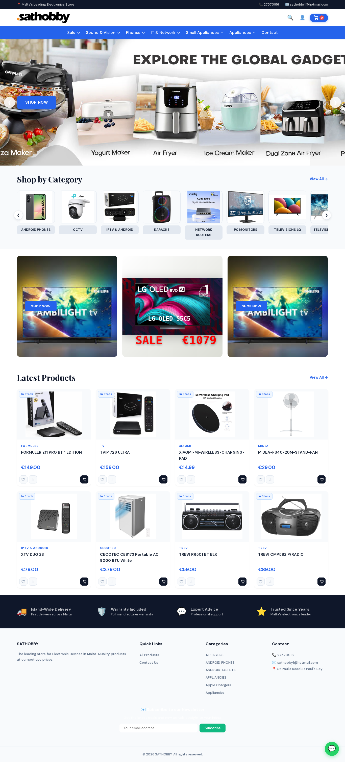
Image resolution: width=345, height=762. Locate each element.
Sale (71, 32)
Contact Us (148, 662)
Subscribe (212, 728)
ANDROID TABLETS (221, 670)
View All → (319, 179)
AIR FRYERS (215, 655)
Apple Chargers (218, 685)
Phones (133, 32)
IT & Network (163, 32)
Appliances (240, 32)
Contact (269, 32)
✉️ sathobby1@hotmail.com (306, 4)
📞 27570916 (269, 4)
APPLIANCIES (216, 677)
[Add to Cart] (84, 479)
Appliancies (215, 692)
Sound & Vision (101, 32)
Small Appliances (203, 32)
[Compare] (33, 479)
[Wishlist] (23, 479)
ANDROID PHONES (220, 662)
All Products (149, 655)
